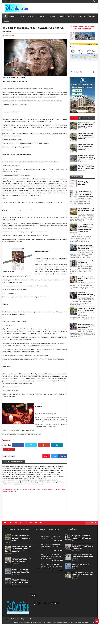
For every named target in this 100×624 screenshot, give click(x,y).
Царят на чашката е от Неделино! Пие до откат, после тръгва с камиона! (86, 166)
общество (7, 440)
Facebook (63, 456)
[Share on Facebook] (18, 445)
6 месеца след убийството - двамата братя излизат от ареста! (86, 294)
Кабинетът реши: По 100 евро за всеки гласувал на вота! (86, 210)
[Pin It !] (9, 449)
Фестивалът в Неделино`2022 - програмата (83, 182)
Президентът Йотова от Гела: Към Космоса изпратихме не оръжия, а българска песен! (82, 536)
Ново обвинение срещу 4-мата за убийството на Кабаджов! (86, 278)
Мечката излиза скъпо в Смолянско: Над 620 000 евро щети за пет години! (86, 157)
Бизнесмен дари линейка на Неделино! (86, 261)
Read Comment (58, 540)
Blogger (46, 456)
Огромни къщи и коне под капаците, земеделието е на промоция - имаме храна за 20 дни (86, 125)
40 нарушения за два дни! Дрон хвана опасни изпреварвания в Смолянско (82, 556)
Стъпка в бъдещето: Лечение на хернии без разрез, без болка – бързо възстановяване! (86, 193)
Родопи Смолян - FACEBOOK (11, 489)
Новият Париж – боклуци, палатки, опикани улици (86, 309)
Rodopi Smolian (9, 619)
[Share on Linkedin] (57, 445)
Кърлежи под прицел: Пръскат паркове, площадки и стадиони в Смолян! (82, 574)
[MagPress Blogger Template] (22, 8)
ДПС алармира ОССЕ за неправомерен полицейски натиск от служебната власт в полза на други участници (82, 228)
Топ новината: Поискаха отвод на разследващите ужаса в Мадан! (86, 325)
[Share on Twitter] (31, 445)
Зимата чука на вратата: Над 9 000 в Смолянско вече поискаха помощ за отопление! (86, 136)
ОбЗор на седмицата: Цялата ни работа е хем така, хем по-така (85, 246)
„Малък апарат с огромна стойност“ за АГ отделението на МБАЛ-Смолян (82, 546)
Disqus (54, 456)
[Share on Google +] (44, 445)
